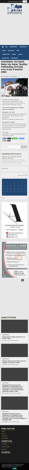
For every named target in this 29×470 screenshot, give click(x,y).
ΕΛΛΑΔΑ (14, 54)
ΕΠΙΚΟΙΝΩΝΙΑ (14, 58)
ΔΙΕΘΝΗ (20, 54)
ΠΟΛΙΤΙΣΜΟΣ (11, 50)
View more (19, 466)
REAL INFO (3, 449)
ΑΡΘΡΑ (4, 50)
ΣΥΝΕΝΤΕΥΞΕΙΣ (6, 54)
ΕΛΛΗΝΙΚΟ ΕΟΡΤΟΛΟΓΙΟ (11, 154)
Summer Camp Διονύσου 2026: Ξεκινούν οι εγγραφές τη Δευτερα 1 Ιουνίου (14, 361)
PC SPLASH (4, 444)
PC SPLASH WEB (5, 446)
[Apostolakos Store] (14, 220)
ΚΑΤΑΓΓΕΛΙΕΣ (5, 58)
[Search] (27, 46)
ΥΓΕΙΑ (18, 50)
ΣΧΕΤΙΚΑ (3, 433)
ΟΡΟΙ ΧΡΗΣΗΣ (4, 438)
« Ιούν (3, 197)
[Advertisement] (14, 29)
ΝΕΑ (7, 46)
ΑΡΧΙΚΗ (3, 431)
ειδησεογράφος (13, 76)
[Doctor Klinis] (14, 260)
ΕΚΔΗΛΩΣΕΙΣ (22, 46)
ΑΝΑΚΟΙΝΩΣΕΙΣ (13, 46)
